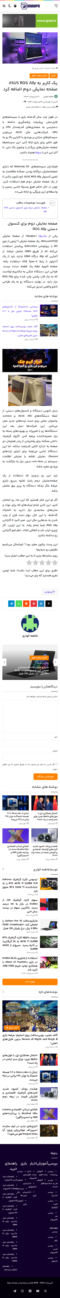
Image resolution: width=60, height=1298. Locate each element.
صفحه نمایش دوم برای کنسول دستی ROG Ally (25, 209)
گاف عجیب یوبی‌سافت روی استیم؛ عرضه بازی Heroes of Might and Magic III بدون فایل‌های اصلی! (19, 331)
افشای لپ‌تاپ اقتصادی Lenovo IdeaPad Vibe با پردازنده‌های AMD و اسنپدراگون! (18, 851)
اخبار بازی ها (37, 68)
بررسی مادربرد (53, 1194)
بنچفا (38, 152)
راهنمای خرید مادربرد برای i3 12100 (9, 1221)
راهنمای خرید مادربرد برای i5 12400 (9, 1233)
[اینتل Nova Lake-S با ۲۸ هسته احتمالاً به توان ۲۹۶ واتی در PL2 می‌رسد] (15, 802)
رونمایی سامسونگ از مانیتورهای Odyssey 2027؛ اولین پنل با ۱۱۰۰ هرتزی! (19, 311)
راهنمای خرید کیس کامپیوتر (9, 1178)
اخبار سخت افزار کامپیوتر (32, 1175)
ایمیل (55, 750)
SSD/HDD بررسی (54, 1230)
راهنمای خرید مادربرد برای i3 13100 (9, 1246)
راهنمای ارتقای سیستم (9, 1268)
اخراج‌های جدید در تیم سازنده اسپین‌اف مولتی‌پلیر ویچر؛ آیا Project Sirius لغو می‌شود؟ (20, 1130)
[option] (30, 662)
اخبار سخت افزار (39, 76)
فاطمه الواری (48, 96)
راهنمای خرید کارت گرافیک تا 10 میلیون (9, 1197)
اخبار (47, 68)
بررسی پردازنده (53, 1173)
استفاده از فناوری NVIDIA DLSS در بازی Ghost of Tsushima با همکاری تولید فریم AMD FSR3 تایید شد (20, 964)
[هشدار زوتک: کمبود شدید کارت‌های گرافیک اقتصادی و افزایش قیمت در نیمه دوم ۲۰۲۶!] (44, 835)
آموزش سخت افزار (42, 1173)
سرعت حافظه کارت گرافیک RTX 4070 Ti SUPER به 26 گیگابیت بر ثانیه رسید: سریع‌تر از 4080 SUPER (31, 670)
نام (56, 737)
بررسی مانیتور (53, 1259)
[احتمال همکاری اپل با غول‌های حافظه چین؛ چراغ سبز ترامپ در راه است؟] (44, 802)
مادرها (44, 236)
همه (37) (30, 982)
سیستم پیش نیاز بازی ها (22, 1192)
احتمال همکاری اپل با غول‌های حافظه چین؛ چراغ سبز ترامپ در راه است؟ (46, 816)
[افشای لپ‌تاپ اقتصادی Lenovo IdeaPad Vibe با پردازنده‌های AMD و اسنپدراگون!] (15, 835)
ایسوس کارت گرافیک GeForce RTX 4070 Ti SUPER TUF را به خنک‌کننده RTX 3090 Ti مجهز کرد (20, 885)
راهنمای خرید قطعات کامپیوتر (9, 1187)
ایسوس (48, 592)
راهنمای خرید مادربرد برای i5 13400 (9, 1258)
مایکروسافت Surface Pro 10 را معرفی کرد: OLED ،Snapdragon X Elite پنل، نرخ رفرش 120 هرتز (20, 925)
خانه (54, 68)
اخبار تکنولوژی (32, 1185)
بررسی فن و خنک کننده (53, 1183)
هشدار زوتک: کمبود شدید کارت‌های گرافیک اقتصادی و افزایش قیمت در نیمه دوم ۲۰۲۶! (44, 851)
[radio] (55, 563)
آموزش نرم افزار (42, 1181)
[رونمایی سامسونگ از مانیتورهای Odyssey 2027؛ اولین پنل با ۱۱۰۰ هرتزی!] (49, 311)
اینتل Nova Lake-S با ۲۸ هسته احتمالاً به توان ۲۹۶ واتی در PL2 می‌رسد (17, 816)
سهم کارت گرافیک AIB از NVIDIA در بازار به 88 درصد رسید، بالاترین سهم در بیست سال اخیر (20, 906)
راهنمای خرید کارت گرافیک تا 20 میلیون (9, 1209)
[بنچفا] (30, 6)
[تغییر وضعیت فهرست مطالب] (50, 203)
